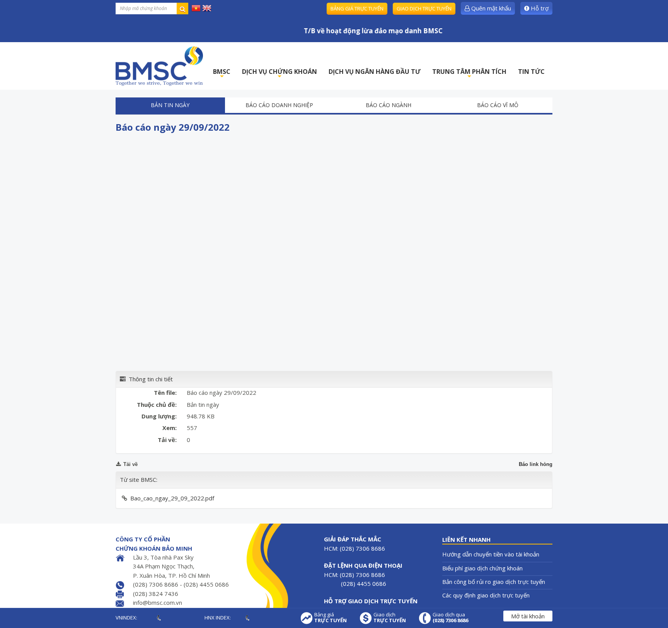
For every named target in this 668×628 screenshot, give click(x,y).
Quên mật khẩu (490, 8)
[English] (206, 8)
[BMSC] (159, 66)
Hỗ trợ (539, 8)
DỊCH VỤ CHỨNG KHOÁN (279, 73)
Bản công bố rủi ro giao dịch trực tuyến (493, 581)
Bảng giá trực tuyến (357, 8)
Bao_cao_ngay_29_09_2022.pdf (172, 498)
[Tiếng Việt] (196, 8)
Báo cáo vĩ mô (497, 105)
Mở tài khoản (528, 616)
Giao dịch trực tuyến (424, 8)
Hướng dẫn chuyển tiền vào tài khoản (490, 554)
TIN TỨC (531, 71)
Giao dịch (389, 617)
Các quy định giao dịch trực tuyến (486, 595)
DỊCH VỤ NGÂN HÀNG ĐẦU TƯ (375, 71)
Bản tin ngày (170, 105)
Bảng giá (330, 617)
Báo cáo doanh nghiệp (279, 105)
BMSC (221, 73)
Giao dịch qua (450, 617)
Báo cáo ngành (388, 105)
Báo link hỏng (535, 464)
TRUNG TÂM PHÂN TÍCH (469, 73)
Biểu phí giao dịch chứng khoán (482, 568)
